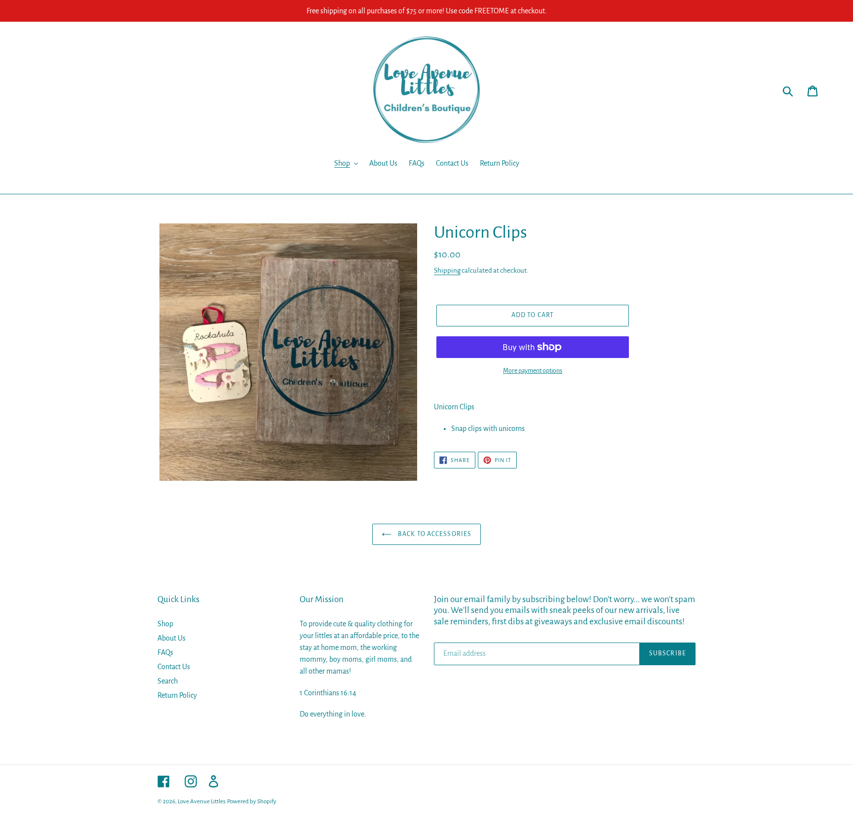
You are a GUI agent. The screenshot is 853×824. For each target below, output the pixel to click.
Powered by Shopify (251, 801)
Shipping (447, 270)
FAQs (165, 652)
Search (167, 681)
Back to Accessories (433, 534)
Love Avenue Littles (202, 801)
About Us (171, 638)
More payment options (532, 370)
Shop (165, 624)
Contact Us (173, 667)
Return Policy (177, 695)
